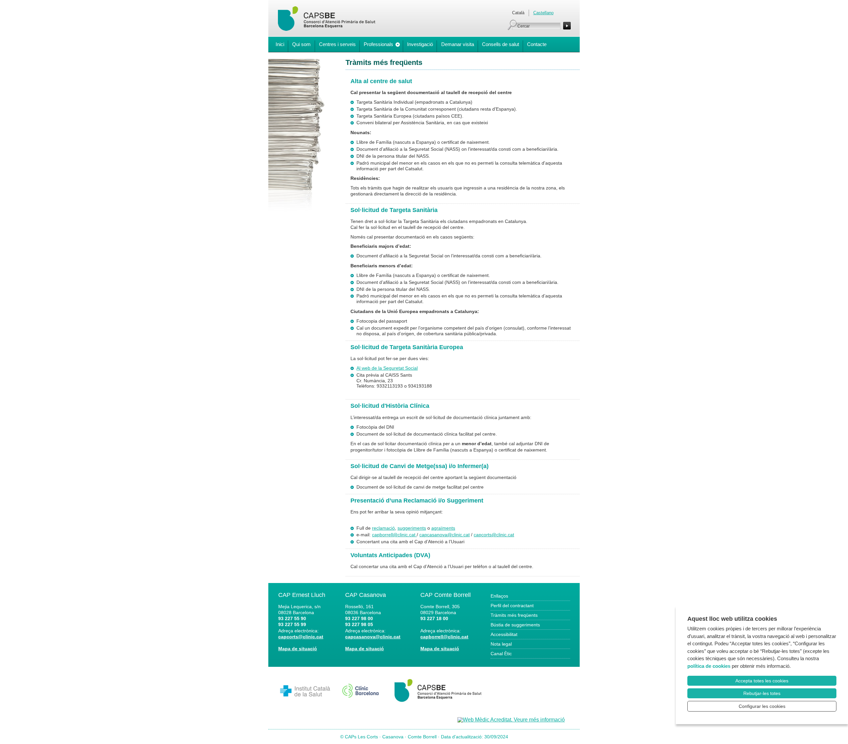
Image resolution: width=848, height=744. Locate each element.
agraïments (443, 528)
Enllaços (499, 596)
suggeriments (412, 528)
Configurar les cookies (762, 706)
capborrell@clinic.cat (394, 534)
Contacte (537, 44)
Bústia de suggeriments (515, 624)
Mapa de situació (297, 648)
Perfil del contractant (512, 605)
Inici (280, 44)
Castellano (543, 12)
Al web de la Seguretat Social (387, 368)
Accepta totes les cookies (761, 680)
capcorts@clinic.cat (494, 534)
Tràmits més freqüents (514, 615)
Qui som (301, 44)
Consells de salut (500, 44)
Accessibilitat (504, 634)
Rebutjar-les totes (761, 693)
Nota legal (501, 644)
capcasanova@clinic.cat (444, 534)
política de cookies (708, 666)
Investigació (420, 44)
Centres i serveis (337, 44)
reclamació (383, 528)
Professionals (378, 44)
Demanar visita (457, 44)
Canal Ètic (501, 653)
